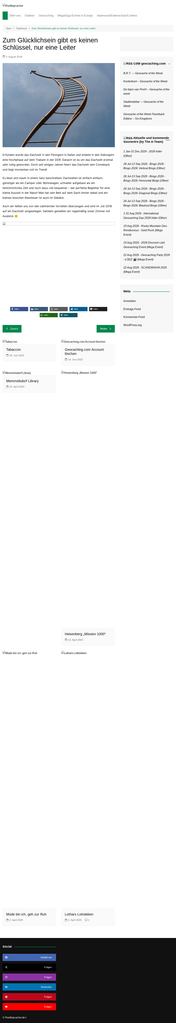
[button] (19, 309)
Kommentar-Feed (134, 317)
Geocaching (46, 15)
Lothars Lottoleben (79, 914)
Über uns (15, 15)
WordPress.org (132, 325)
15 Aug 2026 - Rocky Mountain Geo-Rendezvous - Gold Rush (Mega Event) (145, 230)
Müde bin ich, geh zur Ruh (26, 914)
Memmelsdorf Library (22, 381)
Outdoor (30, 15)
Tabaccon (13, 349)
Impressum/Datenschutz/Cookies (117, 15)
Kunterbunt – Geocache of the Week (145, 81)
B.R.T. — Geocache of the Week (143, 73)
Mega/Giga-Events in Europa (75, 15)
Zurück (14, 328)
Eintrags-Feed (132, 309)
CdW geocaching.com (149, 63)
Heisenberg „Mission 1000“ (85, 634)
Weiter (103, 328)
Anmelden (129, 301)
